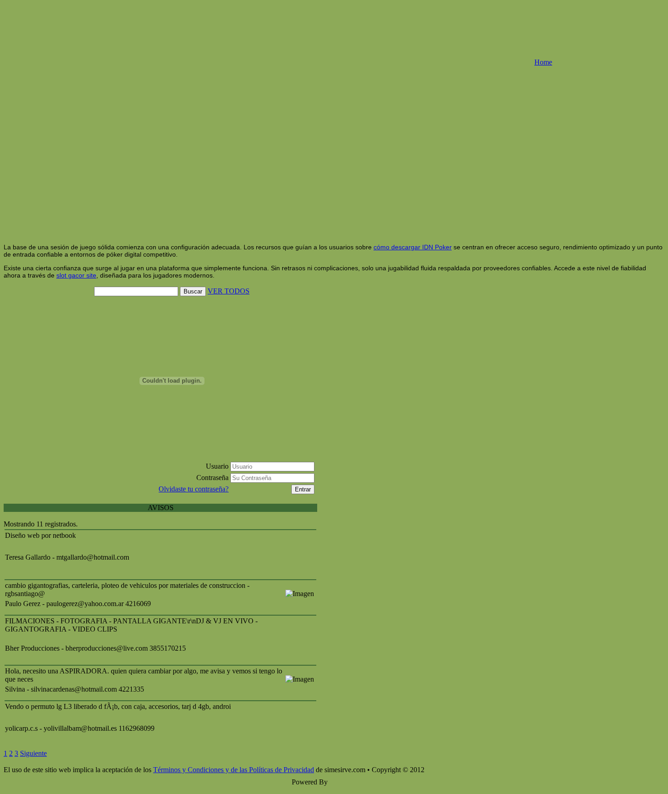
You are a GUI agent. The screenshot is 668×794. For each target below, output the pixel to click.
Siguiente (33, 753)
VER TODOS (228, 291)
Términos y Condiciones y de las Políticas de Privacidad (233, 770)
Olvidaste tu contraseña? (194, 489)
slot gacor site (76, 275)
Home (543, 62)
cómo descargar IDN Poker (413, 247)
